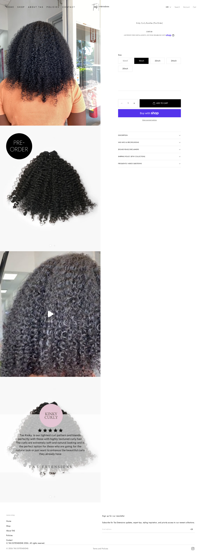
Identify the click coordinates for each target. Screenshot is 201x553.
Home (8, 521)
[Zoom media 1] (50, 63)
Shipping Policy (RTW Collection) (131, 156)
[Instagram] (193, 548)
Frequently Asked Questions (130, 163)
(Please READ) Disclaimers (128, 149)
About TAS (10, 530)
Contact (9, 540)
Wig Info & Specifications (128, 142)
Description (123, 135)
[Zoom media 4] (50, 439)
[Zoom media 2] (50, 188)
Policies (9, 535)
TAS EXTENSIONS (21, 548)
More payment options (149, 120)
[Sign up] (191, 529)
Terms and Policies (100, 548)
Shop (8, 525)
